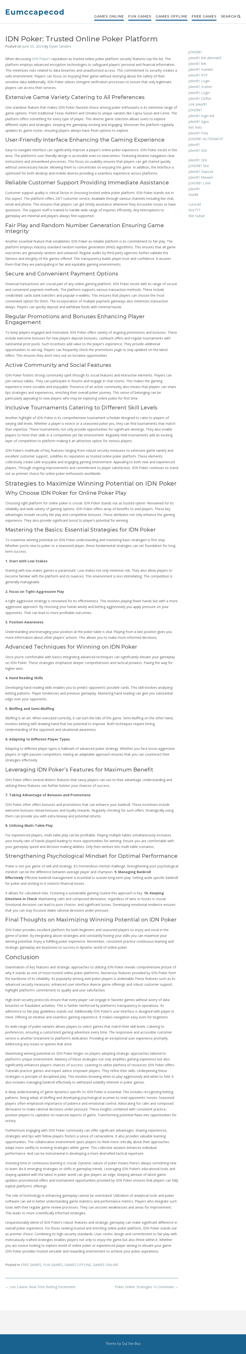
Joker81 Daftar (199, 98)
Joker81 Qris (197, 160)
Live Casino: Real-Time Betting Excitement (40, 1287)
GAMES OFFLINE (171, 16)
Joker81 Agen (198, 121)
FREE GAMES (204, 16)
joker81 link (197, 63)
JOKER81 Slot (198, 165)
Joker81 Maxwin (200, 177)
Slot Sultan (196, 215)
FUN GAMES (139, 16)
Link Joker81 (197, 104)
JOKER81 (195, 52)
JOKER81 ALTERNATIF (205, 139)
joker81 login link (201, 115)
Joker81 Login (199, 81)
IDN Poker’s (41, 58)
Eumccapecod (35, 12)
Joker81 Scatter (200, 86)
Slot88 (193, 194)
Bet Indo (195, 127)
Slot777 (194, 210)
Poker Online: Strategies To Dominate (146, 1287)
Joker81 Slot (197, 150)
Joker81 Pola (198, 133)
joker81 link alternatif (204, 58)
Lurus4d (194, 204)
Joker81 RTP (198, 75)
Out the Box (131, 1343)
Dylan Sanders (60, 46)
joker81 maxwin (200, 69)
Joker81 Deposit (200, 171)
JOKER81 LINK (199, 183)
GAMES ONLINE (109, 16)
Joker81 (194, 144)
